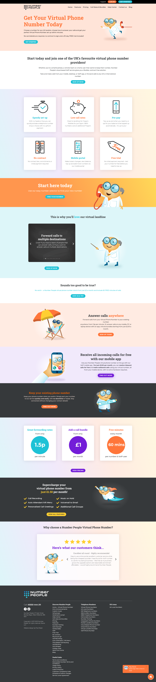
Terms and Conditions (59, 660)
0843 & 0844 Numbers (88, 613)
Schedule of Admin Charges (61, 673)
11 (59, 258)
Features (77, 7)
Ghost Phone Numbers (88, 627)
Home (70, 7)
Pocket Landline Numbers (89, 623)
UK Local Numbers (87, 609)
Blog (130, 7)
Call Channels (56, 627)
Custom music (57, 611)
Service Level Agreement (60, 675)
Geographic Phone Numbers (90, 621)
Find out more (106, 375)
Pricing (85, 7)
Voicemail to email (58, 615)
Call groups (56, 613)
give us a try (78, 296)
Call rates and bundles (59, 619)
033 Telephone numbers (89, 611)
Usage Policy (56, 665)
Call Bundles (56, 629)
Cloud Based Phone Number (90, 625)
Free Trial (55, 633)
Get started (125, 2)
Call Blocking (56, 644)
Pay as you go (57, 636)
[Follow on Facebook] (25, 609)
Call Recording (57, 638)
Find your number (55, 197)
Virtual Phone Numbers (89, 607)
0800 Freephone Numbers (90, 615)
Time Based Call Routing (60, 642)
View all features (56, 514)
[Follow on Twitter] (28, 609)
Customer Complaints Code (61, 671)
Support (103, 2)
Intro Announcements (59, 609)
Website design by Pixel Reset (33, 628)
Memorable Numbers (88, 617)
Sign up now (78, 82)
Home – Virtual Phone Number (62, 607)
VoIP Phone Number (88, 631)
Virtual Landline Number (89, 629)
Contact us (123, 7)
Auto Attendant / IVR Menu (61, 640)
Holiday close (56, 648)
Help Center (112, 7)
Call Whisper (56, 646)
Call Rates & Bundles (98, 7)
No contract (56, 634)
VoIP (53, 631)
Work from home (58, 650)
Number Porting (57, 625)
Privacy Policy (56, 667)
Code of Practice (57, 669)
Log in (112, 2)
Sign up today (106, 334)
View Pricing (78, 470)
